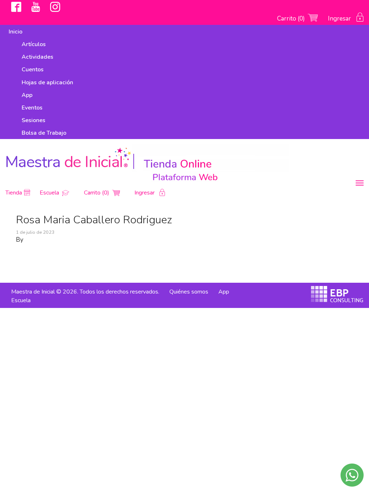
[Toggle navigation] (360, 183)
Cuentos (33, 69)
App (27, 95)
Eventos (32, 108)
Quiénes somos (188, 292)
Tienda (13, 193)
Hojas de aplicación (47, 82)
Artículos (34, 44)
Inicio (15, 32)
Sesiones (33, 120)
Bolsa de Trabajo (44, 133)
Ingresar (340, 18)
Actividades (37, 57)
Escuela (50, 193)
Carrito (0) (291, 18)
